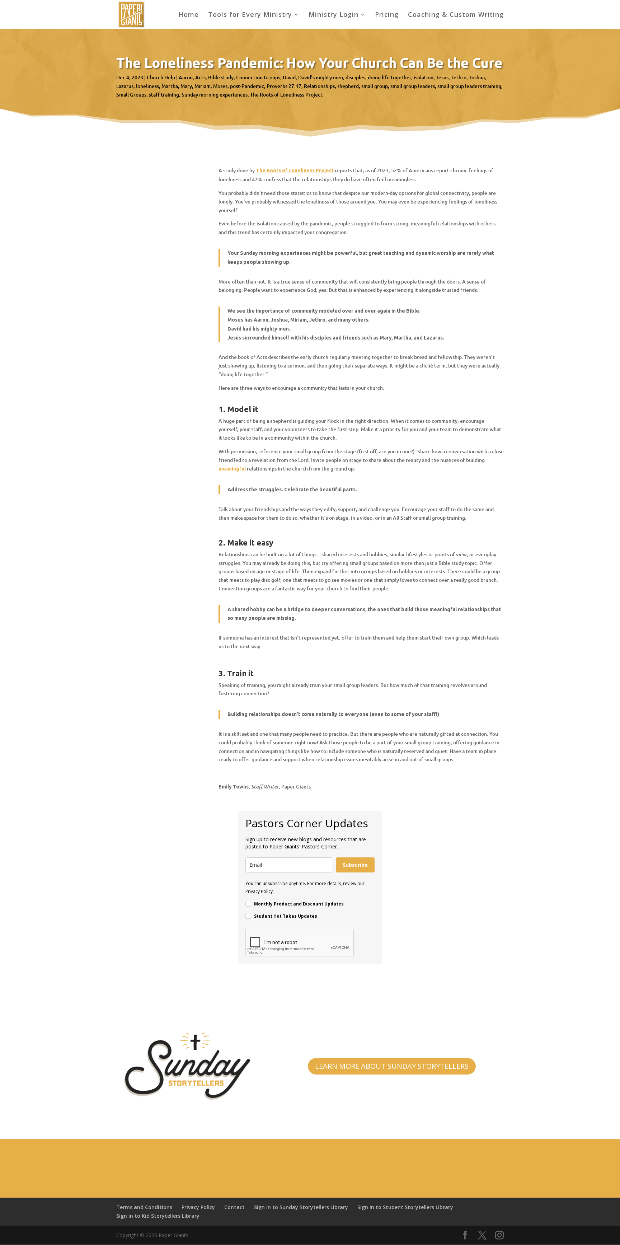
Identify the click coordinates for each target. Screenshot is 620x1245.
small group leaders (412, 86)
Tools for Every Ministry (250, 15)
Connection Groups (258, 77)
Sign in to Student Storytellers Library (405, 1207)
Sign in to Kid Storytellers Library (157, 1215)
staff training (164, 94)
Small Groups (131, 94)
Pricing (387, 15)
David (289, 77)
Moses (220, 86)
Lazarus (124, 86)
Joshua (477, 77)
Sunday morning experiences (215, 94)
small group (374, 86)
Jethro (458, 77)
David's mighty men (320, 77)
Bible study (221, 77)
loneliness (147, 86)
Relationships (319, 86)
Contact (234, 1207)
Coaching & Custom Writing (456, 15)
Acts (200, 77)
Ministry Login (333, 15)
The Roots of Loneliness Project (286, 94)
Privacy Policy (198, 1207)
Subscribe (355, 864)
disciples (355, 77)
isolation (423, 77)
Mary (186, 86)
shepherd (348, 86)
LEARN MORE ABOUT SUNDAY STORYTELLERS (392, 1066)
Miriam (202, 86)
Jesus (442, 77)
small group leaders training (469, 86)
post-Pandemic (247, 86)
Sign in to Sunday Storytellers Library (301, 1207)
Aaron (186, 77)
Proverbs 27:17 (284, 86)
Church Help (161, 77)
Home (188, 15)
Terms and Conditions (144, 1207)
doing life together (389, 77)
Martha (169, 86)
